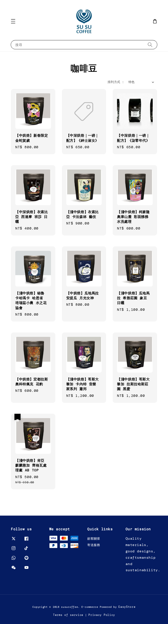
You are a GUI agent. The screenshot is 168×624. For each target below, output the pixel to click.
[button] (13, 21)
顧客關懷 (93, 539)
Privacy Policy (101, 615)
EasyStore (126, 607)
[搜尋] (150, 44)
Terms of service (68, 615)
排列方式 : (116, 82)
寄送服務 (93, 545)
